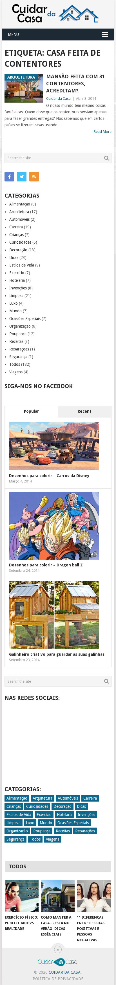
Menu (13, 34)
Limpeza (16, 295)
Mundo (15, 311)
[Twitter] (21, 176)
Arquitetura (19, 211)
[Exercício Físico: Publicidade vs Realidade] (22, 896)
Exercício (16, 272)
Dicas (13, 257)
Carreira (16, 227)
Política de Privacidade (58, 979)
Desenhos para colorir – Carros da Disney (49, 475)
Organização (20, 326)
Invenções (18, 288)
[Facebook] (9, 176)
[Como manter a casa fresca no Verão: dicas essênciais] (58, 896)
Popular (31, 411)
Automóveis (19, 219)
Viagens (16, 372)
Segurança (18, 356)
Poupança (17, 334)
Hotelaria (17, 280)
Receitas (16, 341)
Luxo (13, 303)
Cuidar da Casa (58, 98)
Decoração (18, 250)
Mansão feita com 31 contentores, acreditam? (75, 83)
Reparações (19, 349)
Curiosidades (20, 242)
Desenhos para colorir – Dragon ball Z (46, 565)
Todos (14, 364)
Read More (102, 131)
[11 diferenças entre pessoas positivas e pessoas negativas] (94, 896)
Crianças (16, 234)
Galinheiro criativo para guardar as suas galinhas (56, 654)
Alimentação (19, 204)
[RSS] (34, 176)
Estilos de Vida (21, 265)
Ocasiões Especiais (25, 318)
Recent (85, 411)
